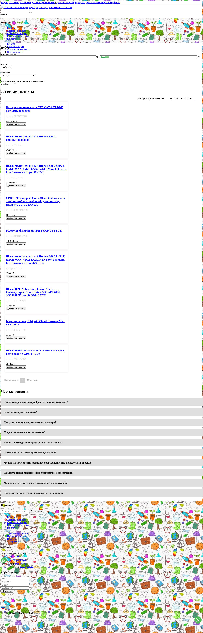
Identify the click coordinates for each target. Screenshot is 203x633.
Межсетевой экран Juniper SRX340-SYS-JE (34, 230)
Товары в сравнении (17, 533)
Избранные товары (16, 536)
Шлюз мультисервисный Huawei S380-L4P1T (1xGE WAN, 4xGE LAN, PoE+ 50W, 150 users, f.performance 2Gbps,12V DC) (35, 259)
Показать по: (180, 98)
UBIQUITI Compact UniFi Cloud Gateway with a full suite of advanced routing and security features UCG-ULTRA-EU (35, 201)
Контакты (12, 39)
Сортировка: (143, 98)
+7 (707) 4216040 (10, 556)
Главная (11, 28)
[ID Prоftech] (36, 7)
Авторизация (14, 541)
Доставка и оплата (16, 31)
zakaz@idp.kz (26, 566)
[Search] (30, 12)
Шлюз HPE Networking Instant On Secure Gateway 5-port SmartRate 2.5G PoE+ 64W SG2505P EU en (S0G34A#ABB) (33, 292)
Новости (11, 539)
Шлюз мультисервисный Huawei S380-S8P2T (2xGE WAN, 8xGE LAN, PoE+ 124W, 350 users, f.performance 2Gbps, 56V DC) (36, 169)
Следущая (32, 380)
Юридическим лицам (18, 36)
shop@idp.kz (21, 564)
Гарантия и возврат (17, 33)
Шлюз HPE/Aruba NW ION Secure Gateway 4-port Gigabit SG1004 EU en (35, 352)
